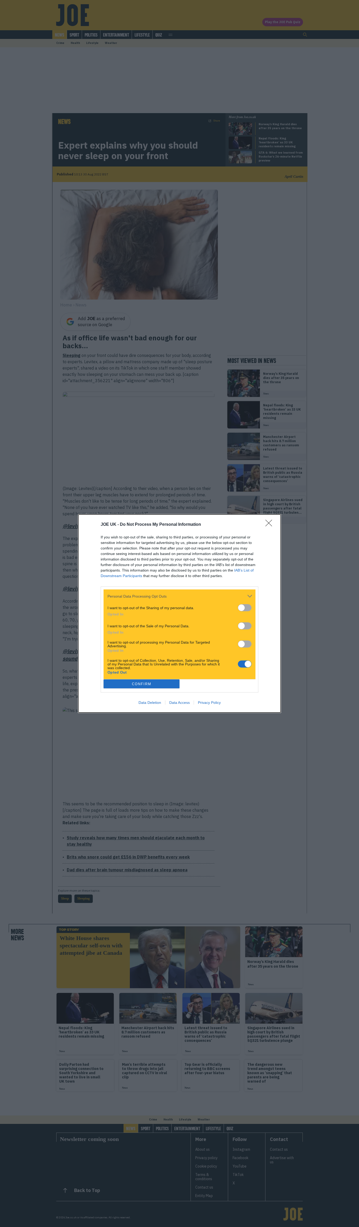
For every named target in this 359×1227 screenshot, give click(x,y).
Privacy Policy (209, 702)
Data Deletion (150, 702)
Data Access (179, 702)
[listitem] (179, 596)
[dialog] (179, 613)
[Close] (270, 525)
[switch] (245, 607)
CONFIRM (141, 684)
